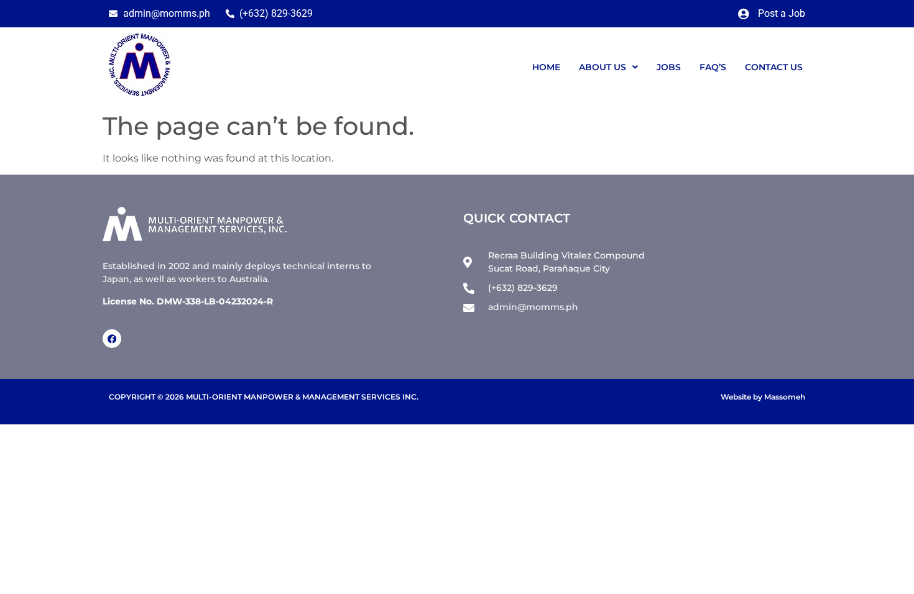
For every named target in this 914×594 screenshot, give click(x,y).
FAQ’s (712, 67)
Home (546, 67)
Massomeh (784, 396)
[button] (608, 67)
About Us (602, 67)
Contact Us (774, 67)
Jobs (669, 67)
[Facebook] (112, 338)
